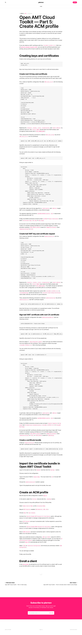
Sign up (41, 629)
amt (25, 13)
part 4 (27, 542)
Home (41, 6)
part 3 (45, 495)
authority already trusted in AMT (29, 47)
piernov (41, 2)
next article (25, 564)
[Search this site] (5, 2)
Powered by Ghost (73, 629)
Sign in (74, 2)
